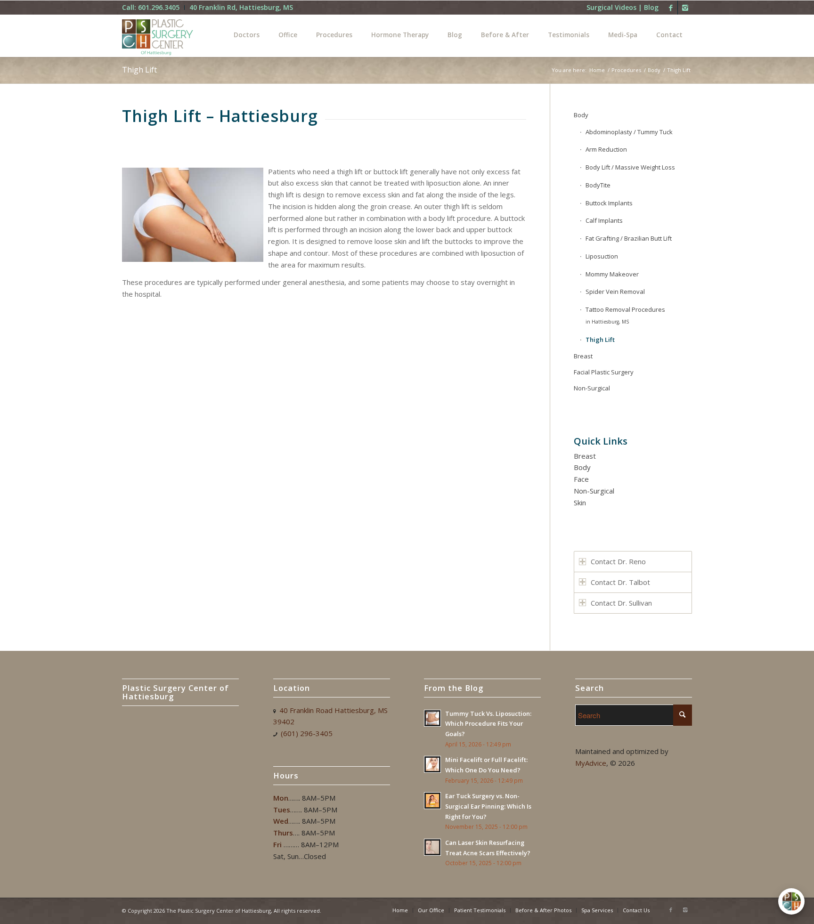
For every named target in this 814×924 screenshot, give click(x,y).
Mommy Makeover (612, 274)
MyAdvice (590, 763)
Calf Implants (604, 220)
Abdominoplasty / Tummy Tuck (629, 132)
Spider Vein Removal (615, 291)
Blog (651, 7)
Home (597, 69)
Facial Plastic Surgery (604, 372)
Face (581, 479)
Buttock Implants (609, 203)
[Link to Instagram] (685, 7)
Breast (583, 356)
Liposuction (602, 256)
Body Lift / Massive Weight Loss (630, 167)
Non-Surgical (592, 388)
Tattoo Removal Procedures (625, 315)
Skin (580, 502)
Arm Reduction (606, 149)
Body (654, 69)
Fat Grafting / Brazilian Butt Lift (629, 238)
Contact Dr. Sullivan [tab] (621, 603)
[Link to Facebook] (670, 7)
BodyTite (598, 185)
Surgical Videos (611, 7)
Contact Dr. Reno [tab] (618, 561)
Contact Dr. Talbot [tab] (620, 582)
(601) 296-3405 (307, 733)
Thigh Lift (139, 70)
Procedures (626, 69)
